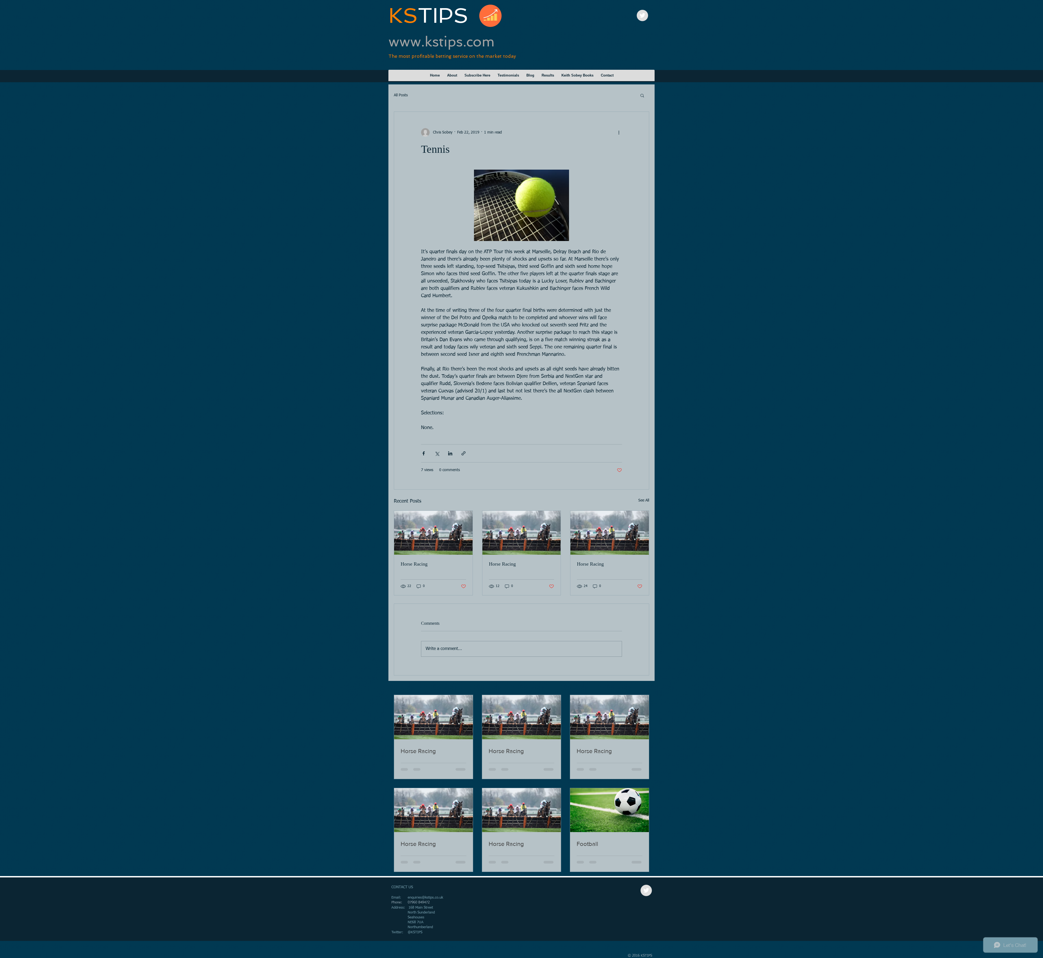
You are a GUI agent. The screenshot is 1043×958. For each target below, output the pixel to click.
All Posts (401, 95)
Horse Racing (414, 564)
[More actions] (618, 132)
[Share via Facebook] (423, 453)
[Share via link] (463, 453)
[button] (642, 95)
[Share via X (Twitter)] (436, 453)
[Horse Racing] (433, 533)
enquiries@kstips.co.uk (425, 897)
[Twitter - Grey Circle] (642, 15)
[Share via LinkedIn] (450, 453)
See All (643, 500)
